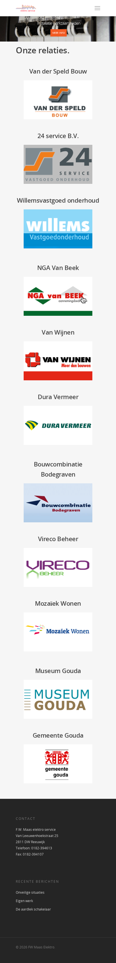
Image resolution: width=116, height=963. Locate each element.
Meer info (58, 32)
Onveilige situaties (30, 892)
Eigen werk (24, 900)
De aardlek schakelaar (33, 909)
